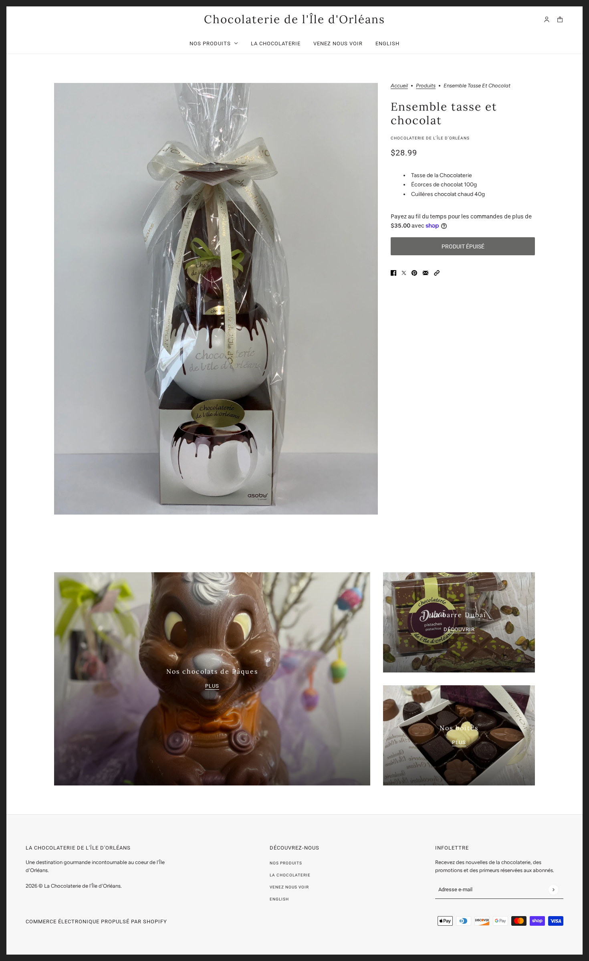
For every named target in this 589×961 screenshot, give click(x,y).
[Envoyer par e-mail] (426, 272)
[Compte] (546, 19)
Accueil (399, 86)
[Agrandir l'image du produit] (216, 299)
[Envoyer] (553, 889)
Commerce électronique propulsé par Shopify (96, 922)
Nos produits (286, 863)
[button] (437, 272)
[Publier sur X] (404, 272)
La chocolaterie (290, 875)
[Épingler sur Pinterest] (414, 272)
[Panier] (560, 19)
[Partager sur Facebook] (393, 272)
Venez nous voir (289, 887)
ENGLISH (279, 899)
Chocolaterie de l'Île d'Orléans (430, 138)
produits (426, 86)
